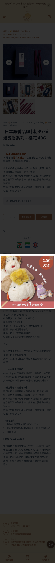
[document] (27, 281)
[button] (51, 258)
